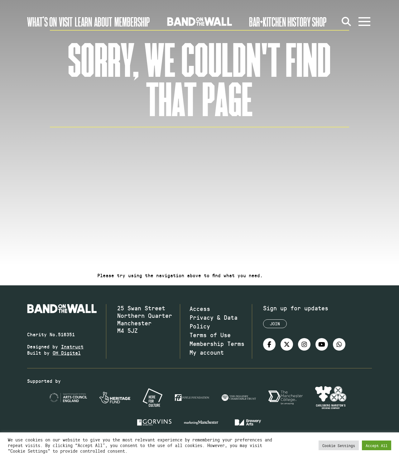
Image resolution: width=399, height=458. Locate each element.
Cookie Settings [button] (338, 445)
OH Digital (67, 352)
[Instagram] (304, 344)
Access (200, 308)
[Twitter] (287, 344)
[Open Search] (346, 21)
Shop (319, 21)
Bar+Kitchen (267, 21)
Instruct (72, 346)
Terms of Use (210, 335)
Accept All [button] (376, 445)
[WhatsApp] (339, 344)
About (103, 21)
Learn (83, 21)
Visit (66, 21)
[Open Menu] (364, 21)
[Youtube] (321, 344)
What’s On (42, 21)
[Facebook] (269, 344)
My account (207, 352)
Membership (132, 21)
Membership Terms (217, 343)
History (299, 21)
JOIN (275, 324)
